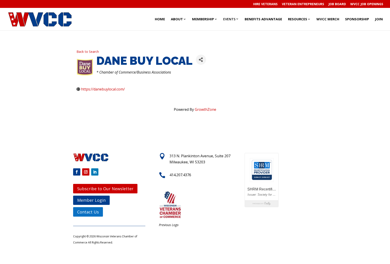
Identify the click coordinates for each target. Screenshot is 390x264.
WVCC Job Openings (366, 4)
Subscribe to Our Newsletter (105, 188)
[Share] (201, 60)
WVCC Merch (327, 19)
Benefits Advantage (263, 19)
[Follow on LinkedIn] (94, 172)
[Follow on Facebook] (76, 172)
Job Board (337, 4)
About (177, 19)
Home (160, 19)
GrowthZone (205, 109)
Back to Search (88, 51)
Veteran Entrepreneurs (303, 4)
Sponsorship (357, 19)
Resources (297, 19)
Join (379, 19)
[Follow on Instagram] (85, 172)
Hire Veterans (265, 4)
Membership (203, 19)
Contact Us (88, 212)
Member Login (91, 200)
